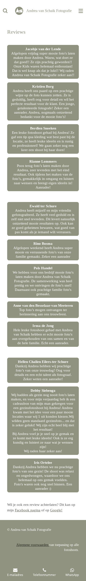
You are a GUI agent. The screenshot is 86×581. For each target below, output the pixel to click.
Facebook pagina (27, 510)
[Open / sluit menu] (80, 11)
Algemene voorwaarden (32, 545)
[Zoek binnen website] (5, 11)
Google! (56, 510)
